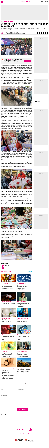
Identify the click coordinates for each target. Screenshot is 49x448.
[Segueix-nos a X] (23, 433)
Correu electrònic (20, 389)
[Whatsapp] (43, 33)
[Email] (47, 33)
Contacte (33, 436)
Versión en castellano (44, 1)
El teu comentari (4, 395)
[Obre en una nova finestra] (19, 440)
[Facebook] (37, 33)
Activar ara (26, 60)
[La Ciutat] (26, 2)
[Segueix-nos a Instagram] (26, 433)
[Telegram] (45, 33)
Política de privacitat (15, 436)
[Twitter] (39, 33)
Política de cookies (23, 436)
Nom (2, 389)
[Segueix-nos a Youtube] (28, 433)
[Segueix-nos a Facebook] (21, 433)
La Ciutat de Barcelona (7, 21)
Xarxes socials (38, 436)
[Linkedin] (41, 33)
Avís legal (9, 436)
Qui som (29, 436)
